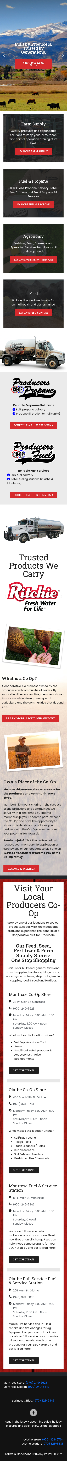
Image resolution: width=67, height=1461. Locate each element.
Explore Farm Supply (33, 151)
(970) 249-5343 (38, 1387)
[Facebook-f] (33, 1412)
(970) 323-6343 (44, 1401)
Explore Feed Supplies (33, 312)
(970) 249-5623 (36, 1383)
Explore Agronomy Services (33, 259)
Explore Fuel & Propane (33, 204)
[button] (4, 55)
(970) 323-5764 (53, 1440)
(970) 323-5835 (53, 1444)
